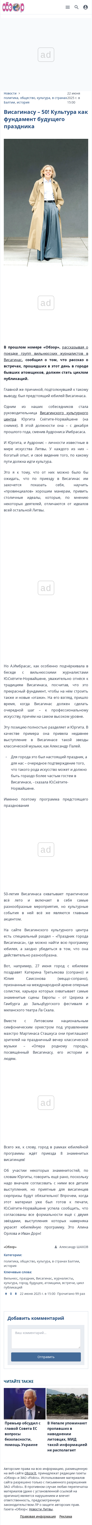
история (23, 102)
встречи (68, 1283)
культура (43, 98)
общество (27, 98)
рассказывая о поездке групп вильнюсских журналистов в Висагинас (46, 353)
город (23, 1283)
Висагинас (44, 1278)
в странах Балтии (65, 1261)
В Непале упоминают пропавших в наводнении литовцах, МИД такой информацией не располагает (67, 1437)
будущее (36, 1283)
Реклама (65, 1516)
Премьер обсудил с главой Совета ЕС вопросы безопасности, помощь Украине (22, 1434)
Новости (10, 93)
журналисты (63, 1278)
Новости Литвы (41, 1509)
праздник (26, 1278)
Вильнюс (11, 1278)
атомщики (52, 1283)
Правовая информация (38, 1516)
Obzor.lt (30, 1473)
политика (11, 98)
